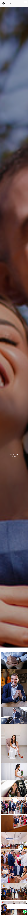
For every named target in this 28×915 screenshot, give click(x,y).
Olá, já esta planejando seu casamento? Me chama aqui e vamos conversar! (15, 906)
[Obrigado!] (10, 667)
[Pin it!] (17, 667)
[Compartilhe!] (14, 667)
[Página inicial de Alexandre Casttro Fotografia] (6, 3)
